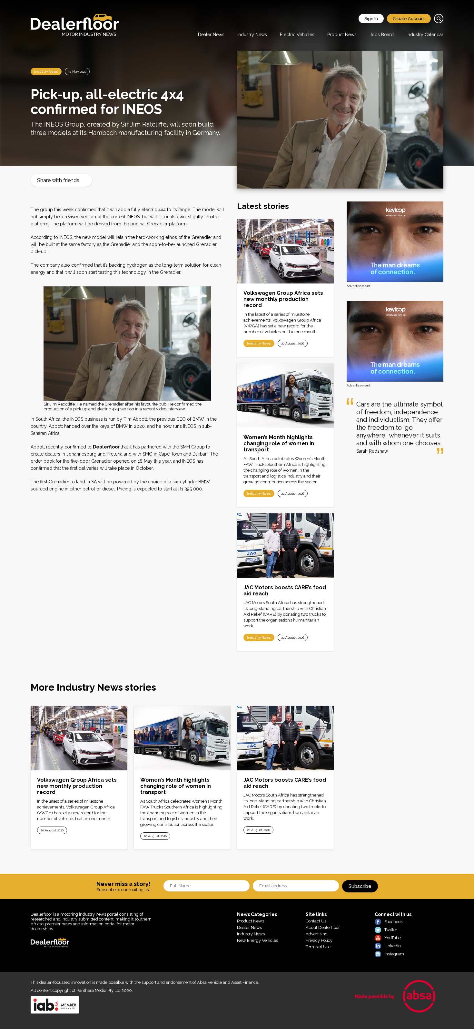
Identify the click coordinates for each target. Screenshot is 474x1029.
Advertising (317, 933)
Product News (342, 34)
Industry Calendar (425, 34)
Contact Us (316, 921)
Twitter (390, 929)
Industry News (252, 34)
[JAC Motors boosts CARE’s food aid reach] (285, 545)
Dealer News (211, 34)
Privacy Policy (319, 940)
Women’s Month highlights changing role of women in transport (278, 443)
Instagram (394, 954)
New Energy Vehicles (257, 940)
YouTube (392, 937)
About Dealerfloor (323, 927)
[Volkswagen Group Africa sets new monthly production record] (285, 251)
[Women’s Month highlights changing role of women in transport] (285, 395)
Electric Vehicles (297, 34)
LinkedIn (392, 945)
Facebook (393, 921)
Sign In (371, 18)
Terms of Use (318, 946)
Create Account (409, 18)
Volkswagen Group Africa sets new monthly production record (283, 299)
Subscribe (360, 886)
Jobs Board (382, 34)
